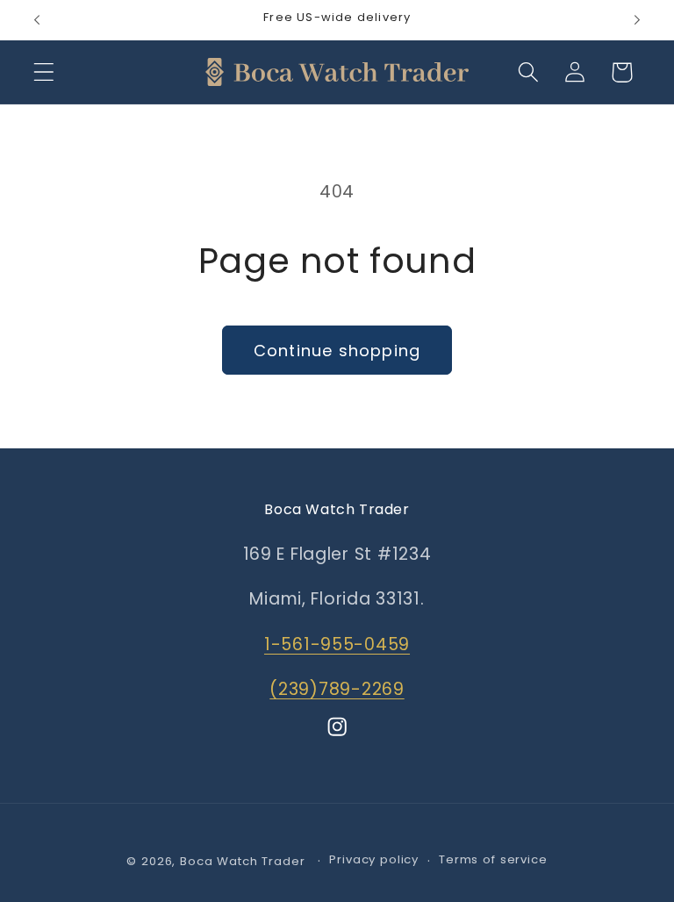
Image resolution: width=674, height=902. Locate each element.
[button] (44, 72)
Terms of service (493, 859)
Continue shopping (337, 351)
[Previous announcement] (37, 20)
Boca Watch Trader (242, 861)
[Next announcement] (637, 20)
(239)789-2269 (336, 689)
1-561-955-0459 (337, 644)
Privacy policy (374, 859)
